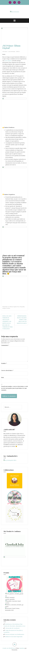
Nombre (4, 363)
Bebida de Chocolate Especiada (13, 636)
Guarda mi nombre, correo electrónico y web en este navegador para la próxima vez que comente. (14, 388)
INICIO (18, 51)
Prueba (8, 308)
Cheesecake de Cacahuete (12, 628)
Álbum (11, 306)
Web (2, 377)
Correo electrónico (7, 370)
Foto (18, 306)
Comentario (5, 345)
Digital (15, 306)
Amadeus (21, 648)
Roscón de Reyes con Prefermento (14, 634)
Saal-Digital (8, 60)
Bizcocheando (12, 51)
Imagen (4, 308)
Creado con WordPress (8, 648)
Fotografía (22, 306)
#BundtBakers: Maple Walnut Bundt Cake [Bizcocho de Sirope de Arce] (22, 319)
